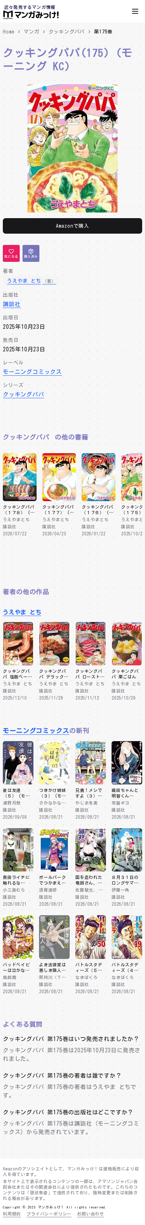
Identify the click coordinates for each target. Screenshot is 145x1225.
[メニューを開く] (135, 11)
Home (8, 31)
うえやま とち (22, 612)
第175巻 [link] (103, 31)
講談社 (11, 304)
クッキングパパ (67, 31)
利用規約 (12, 1214)
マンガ (31, 31)
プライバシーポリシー (48, 1214)
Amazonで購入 (72, 225)
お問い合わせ (90, 1214)
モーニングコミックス (32, 372)
